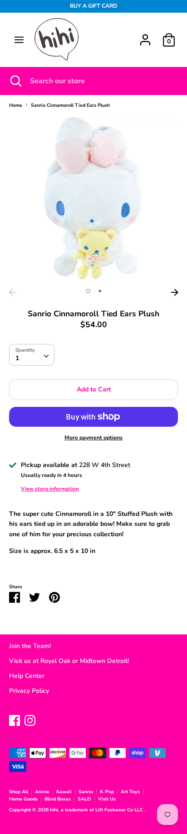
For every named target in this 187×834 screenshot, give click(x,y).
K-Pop (107, 791)
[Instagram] (30, 719)
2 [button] (99, 291)
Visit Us (107, 799)
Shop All (18, 791)
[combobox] (31, 355)
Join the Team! (30, 646)
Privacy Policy (29, 690)
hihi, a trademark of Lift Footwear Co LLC (97, 809)
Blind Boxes (57, 799)
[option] (93, 200)
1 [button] (88, 291)
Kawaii (64, 791)
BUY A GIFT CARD (93, 6)
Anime (42, 791)
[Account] (145, 35)
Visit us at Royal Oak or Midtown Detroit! (69, 661)
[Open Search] (15, 81)
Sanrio (86, 791)
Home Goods (23, 799)
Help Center (26, 676)
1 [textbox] (17, 358)
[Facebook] (14, 719)
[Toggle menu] (19, 39)
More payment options (93, 437)
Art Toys (130, 791)
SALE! (84, 799)
